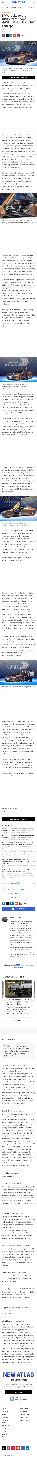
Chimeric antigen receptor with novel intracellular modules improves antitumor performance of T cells (18, 852)
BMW (22, 889)
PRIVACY (4, 1431)
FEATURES (5, 1420)
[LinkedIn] (10, 35)
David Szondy (15, 918)
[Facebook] (3, 35)
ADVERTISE (5, 1426)
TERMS (4, 1428)
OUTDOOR (21, 7)
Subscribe (18, 1392)
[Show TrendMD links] (34, 883)
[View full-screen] (35, 43)
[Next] (32, 998)
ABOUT (4, 1414)
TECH (3, 7)
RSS (3, 1437)
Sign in (7, 1046)
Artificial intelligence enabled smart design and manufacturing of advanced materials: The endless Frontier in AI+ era (18, 861)
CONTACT (5, 1434)
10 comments (20, 909)
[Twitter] (7, 35)
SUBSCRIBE (5, 1412)
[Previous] (5, 998)
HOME (4, 1409)
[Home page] (18, 3)
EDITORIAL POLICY (8, 1417)
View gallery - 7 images (18, 77)
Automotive (5, 12)
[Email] (22, 35)
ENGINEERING (11, 7)
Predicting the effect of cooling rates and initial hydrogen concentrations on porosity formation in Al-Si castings (17, 843)
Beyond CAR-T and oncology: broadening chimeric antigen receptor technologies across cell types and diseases (18, 829)
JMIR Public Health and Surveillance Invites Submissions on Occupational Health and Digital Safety (18, 870)
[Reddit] (14, 35)
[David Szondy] (5, 919)
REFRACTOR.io (25, 1420)
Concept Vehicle (13, 893)
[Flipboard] (18, 35)
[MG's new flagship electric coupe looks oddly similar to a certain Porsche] (21, 989)
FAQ (3, 1440)
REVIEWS (4, 1423)
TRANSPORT (31, 7)
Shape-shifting (13, 897)
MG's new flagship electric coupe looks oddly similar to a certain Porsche (20, 1002)
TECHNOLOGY (24, 1414)
